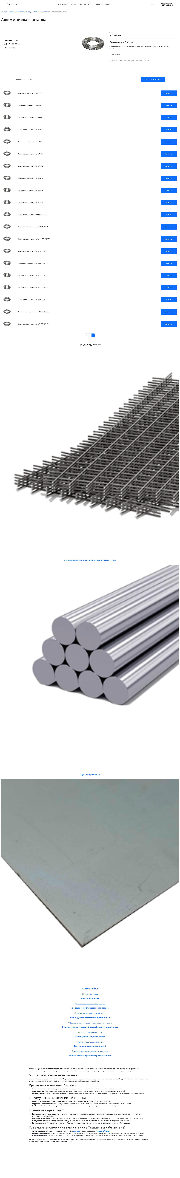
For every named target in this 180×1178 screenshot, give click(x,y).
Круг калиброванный (90, 774)
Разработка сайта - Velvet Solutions (167, 1169)
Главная (4, 12)
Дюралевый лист (90, 988)
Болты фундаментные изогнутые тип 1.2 (90, 1017)
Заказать (168, 93)
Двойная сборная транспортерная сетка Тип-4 (90, 1055)
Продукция (63, 4)
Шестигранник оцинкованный (90, 1036)
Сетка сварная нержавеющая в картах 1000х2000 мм (90, 560)
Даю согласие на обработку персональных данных (130, 61)
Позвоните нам (166, 3)
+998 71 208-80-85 (167, 5)
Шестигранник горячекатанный (90, 1046)
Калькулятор (85, 4)
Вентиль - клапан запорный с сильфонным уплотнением (90, 1027)
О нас (73, 4)
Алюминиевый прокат (42, 12)
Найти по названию (153, 80)
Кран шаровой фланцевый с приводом (90, 1008)
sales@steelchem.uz (161, 1161)
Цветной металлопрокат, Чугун (20, 12)
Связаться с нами (102, 4)
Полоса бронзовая (90, 998)
